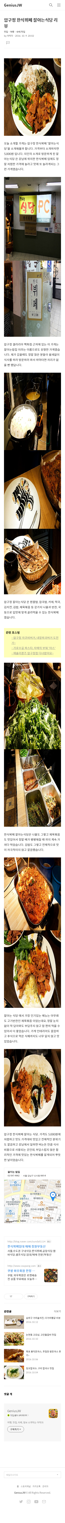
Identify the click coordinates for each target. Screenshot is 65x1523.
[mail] (44, 1502)
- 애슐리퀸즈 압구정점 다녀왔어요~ (33, 653)
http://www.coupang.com (22, 1265)
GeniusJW (13, 5)
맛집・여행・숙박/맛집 (14, 31)
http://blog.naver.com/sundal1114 (26, 1241)
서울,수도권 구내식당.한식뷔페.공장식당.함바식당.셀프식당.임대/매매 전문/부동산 (32, 1253)
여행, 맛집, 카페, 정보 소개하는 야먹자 (25, 1422)
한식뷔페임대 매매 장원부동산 (27, 1246)
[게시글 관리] (19, 1296)
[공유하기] (15, 1296)
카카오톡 (36, 1486)
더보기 (57, 1311)
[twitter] (21, 1502)
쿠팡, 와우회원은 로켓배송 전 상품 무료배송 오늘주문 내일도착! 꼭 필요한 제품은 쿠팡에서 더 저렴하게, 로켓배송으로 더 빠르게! (22, 1277)
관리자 (45, 1486)
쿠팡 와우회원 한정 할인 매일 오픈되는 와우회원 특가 (21, 1271)
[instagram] (28, 1502)
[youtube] (36, 1502)
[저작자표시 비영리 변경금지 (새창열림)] (42, 1296)
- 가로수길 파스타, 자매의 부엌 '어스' (34, 648)
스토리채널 (26, 1486)
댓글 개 (8, 1394)
